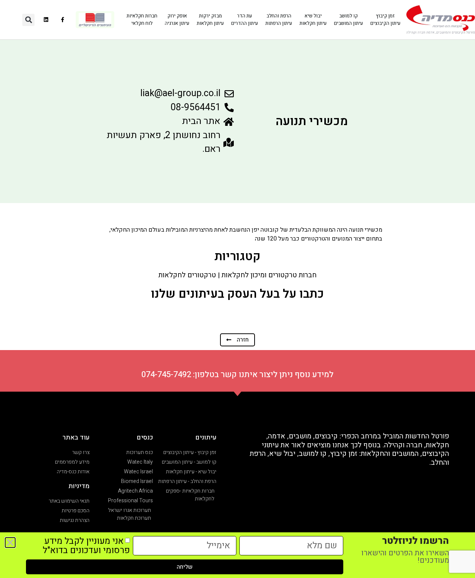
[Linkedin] (45, 20)
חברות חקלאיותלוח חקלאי (142, 19)
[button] (28, 20)
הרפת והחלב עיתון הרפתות (278, 19)
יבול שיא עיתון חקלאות (313, 19)
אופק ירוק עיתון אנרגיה (177, 19)
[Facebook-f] (62, 20)
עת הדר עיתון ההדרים (244, 19)
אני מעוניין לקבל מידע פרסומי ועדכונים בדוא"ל (86, 546)
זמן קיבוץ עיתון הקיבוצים (385, 19)
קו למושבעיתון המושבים (348, 19)
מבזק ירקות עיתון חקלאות (210, 19)
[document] (237, 289)
